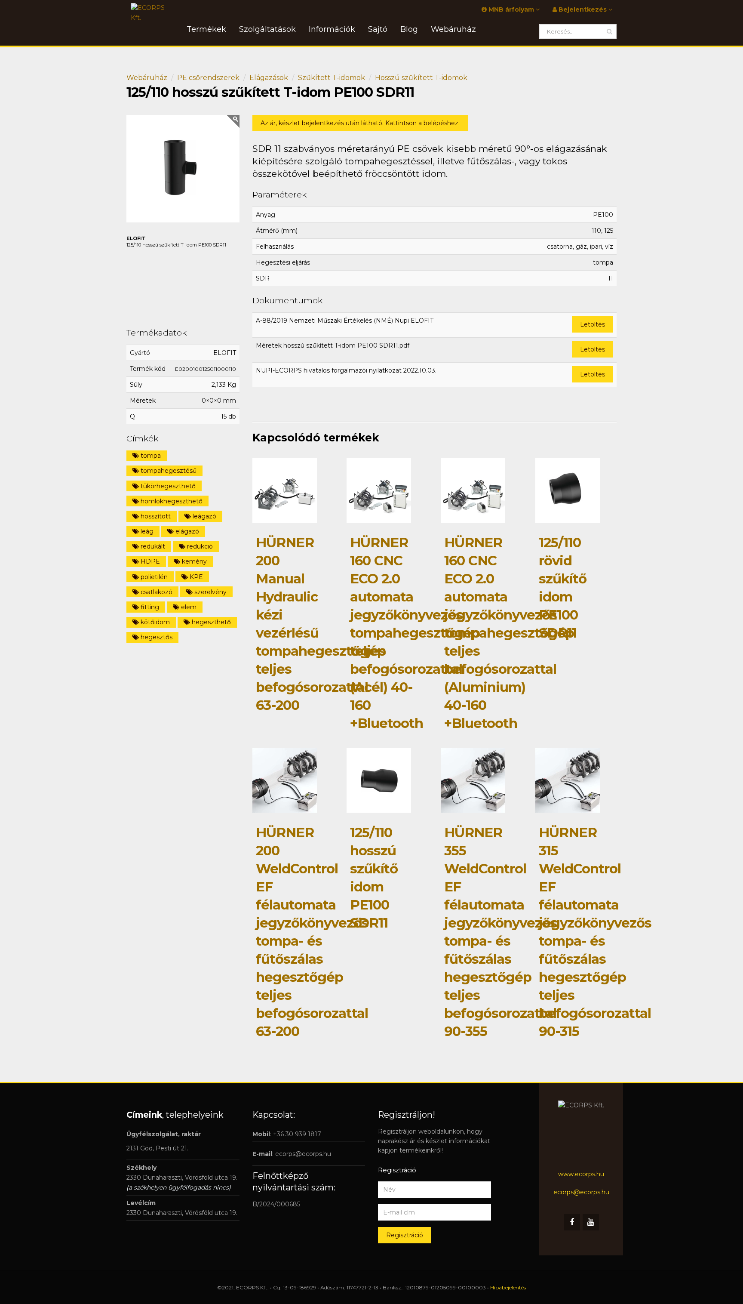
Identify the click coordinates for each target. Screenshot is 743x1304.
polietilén (153, 577)
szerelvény (210, 592)
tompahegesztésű (167, 471)
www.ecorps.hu (581, 1174)
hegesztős (155, 637)
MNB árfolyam (511, 9)
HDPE (149, 561)
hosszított (155, 516)
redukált (152, 546)
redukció (199, 546)
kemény (193, 561)
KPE (195, 577)
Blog (409, 29)
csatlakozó (155, 592)
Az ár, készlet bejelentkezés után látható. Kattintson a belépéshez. (360, 123)
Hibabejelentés (508, 1287)
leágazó (203, 516)
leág (146, 531)
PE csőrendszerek (208, 78)
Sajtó (377, 29)
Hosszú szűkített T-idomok (421, 78)
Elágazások (268, 78)
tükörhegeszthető (167, 486)
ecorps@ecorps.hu (303, 1154)
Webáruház (146, 78)
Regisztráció (404, 1235)
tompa (150, 455)
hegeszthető (210, 622)
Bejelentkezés (582, 9)
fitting (149, 607)
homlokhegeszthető (171, 501)
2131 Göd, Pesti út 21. (157, 1148)
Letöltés (592, 324)
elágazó (186, 531)
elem (187, 607)
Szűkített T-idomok (331, 78)
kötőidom (154, 622)
